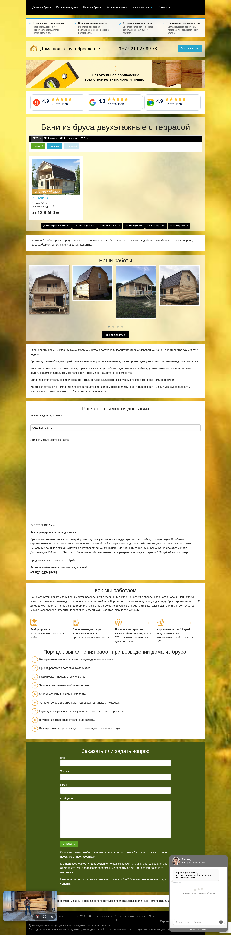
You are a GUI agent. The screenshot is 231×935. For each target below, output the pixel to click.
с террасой (38, 146)
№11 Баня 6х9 (40, 198)
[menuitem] (42, 7)
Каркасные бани (116, 7)
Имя (62, 757)
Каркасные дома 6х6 (84, 226)
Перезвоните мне (190, 48)
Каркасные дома (67, 7)
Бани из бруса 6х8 (133, 226)
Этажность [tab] (70, 138)
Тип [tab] (38, 138)
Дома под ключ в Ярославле (69, 49)
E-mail (63, 785)
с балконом (54, 146)
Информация (141, 7)
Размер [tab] (52, 138)
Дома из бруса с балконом (56, 226)
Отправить (69, 843)
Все (85, 138)
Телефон (65, 771)
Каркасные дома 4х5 (110, 226)
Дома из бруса (41, 7)
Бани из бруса (92, 7)
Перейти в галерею (115, 334)
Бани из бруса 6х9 (156, 226)
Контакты (164, 7)
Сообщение (66, 798)
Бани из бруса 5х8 (179, 226)
